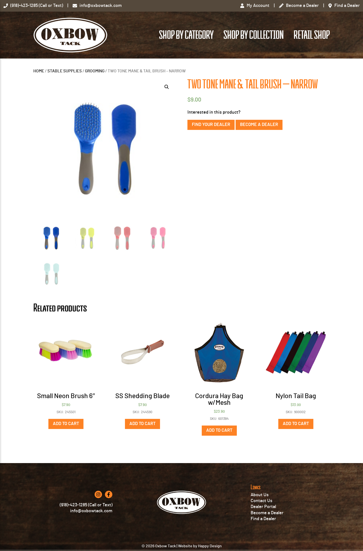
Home (38, 71)
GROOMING (94, 71)
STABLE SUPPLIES (64, 71)
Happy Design (210, 546)
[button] (166, 86)
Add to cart (66, 424)
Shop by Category (186, 35)
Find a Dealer (263, 519)
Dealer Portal (263, 507)
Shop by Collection (253, 35)
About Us (260, 495)
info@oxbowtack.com (91, 511)
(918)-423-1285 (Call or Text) (86, 505)
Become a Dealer (259, 124)
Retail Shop (312, 35)
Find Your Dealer (211, 124)
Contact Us (261, 501)
